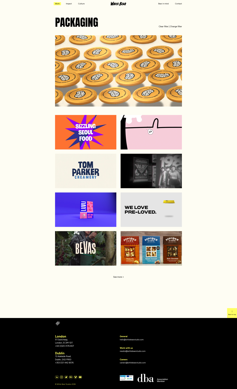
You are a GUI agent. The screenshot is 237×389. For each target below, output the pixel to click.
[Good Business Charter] (126, 378)
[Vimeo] (75, 377)
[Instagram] (61, 377)
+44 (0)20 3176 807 (64, 346)
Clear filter (163, 26)
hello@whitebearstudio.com (132, 339)
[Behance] (71, 377)
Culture (81, 4)
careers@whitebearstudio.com (133, 363)
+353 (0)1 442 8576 (64, 362)
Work (57, 4)
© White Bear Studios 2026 (65, 384)
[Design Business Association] (153, 378)
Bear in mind (163, 4)
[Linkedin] (57, 377)
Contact (178, 4)
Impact (69, 4)
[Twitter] (66, 377)
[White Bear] (118, 2)
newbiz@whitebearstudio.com (132, 351)
